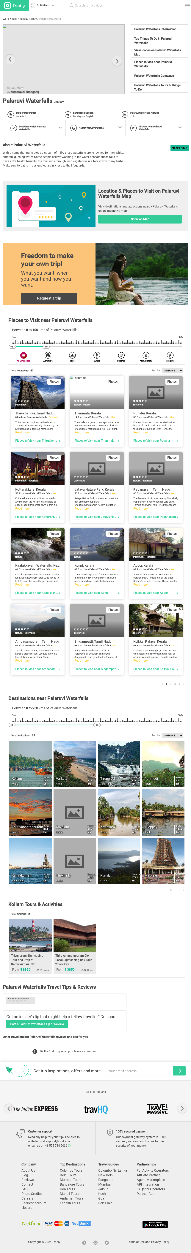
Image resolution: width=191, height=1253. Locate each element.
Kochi (102, 1194)
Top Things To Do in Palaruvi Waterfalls (153, 41)
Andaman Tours (72, 1198)
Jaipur (103, 1189)
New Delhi (105, 1175)
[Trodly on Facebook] (84, 1242)
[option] (34, 1108)
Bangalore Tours (72, 1184)
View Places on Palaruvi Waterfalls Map (157, 52)
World (6, 18)
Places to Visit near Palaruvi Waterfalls (153, 64)
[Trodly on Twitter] (106, 1242)
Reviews (27, 1180)
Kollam (33, 18)
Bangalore (105, 1180)
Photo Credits (31, 1194)
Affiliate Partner (148, 1175)
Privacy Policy (160, 1242)
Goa (101, 1198)
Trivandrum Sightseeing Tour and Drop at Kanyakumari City (27, 960)
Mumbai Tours (70, 1180)
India (14, 18)
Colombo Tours (71, 1170)
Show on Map (140, 219)
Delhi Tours (68, 1175)
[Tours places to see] (14, 5)
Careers (27, 1198)
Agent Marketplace (151, 1180)
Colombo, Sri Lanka (112, 1170)
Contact (27, 1184)
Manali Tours (69, 1194)
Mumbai (104, 1184)
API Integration (148, 1184)
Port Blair (105, 1203)
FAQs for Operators (151, 1189)
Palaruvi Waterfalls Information (155, 29)
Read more (22, 432)
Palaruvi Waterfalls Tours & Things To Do (157, 87)
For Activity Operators (153, 1170)
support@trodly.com (59, 1141)
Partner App (145, 1194)
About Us (28, 1170)
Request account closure (33, 1205)
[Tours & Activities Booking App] (132, 1224)
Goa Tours (67, 1189)
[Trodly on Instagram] (95, 1242)
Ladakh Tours (70, 1203)
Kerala (23, 18)
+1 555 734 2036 (56, 1145)
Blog (24, 1175)
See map (53, 417)
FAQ (24, 1189)
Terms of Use (136, 1242)
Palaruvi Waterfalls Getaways (154, 75)
